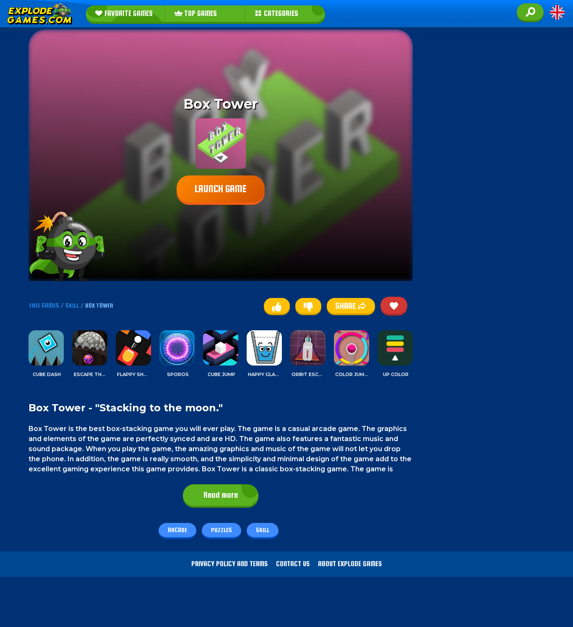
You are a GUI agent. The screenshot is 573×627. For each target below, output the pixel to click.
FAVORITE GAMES (128, 13)
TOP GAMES (199, 13)
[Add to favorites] (393, 305)
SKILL (72, 305)
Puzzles (221, 529)
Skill (262, 529)
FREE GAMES (44, 305)
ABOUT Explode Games (350, 564)
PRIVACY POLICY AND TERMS (229, 564)
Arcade (177, 529)
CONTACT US (293, 564)
